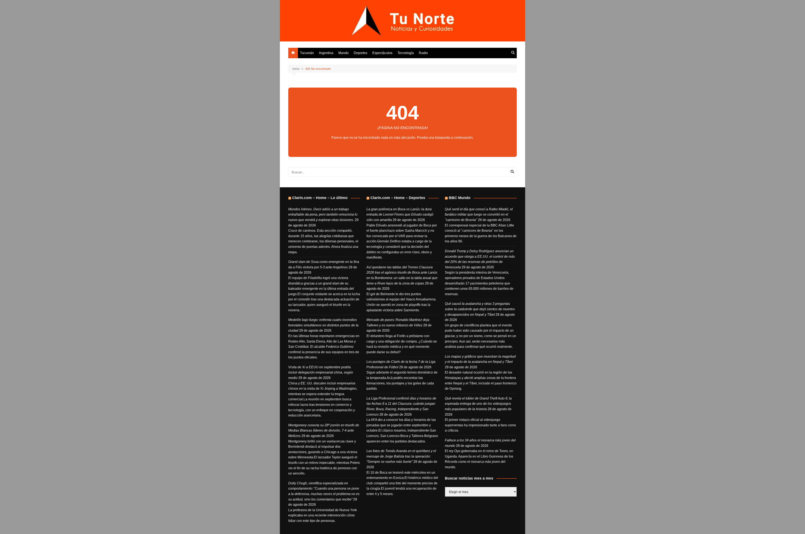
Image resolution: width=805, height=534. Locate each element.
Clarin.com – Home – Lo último (320, 198)
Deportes (360, 53)
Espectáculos (382, 53)
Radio (423, 53)
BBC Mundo (459, 198)
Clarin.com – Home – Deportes (397, 198)
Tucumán (307, 53)
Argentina (326, 53)
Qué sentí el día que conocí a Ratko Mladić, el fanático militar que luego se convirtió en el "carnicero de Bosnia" (479, 214)
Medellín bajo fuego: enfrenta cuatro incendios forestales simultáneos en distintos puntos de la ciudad (323, 325)
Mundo (343, 53)
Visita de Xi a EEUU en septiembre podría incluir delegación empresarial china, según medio (320, 372)
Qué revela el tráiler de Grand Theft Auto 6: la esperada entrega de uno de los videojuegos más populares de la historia (478, 404)
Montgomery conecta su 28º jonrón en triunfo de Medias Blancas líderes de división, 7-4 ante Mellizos (323, 430)
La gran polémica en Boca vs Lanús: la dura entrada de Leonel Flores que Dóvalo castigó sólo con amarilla (399, 214)
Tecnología (405, 53)
